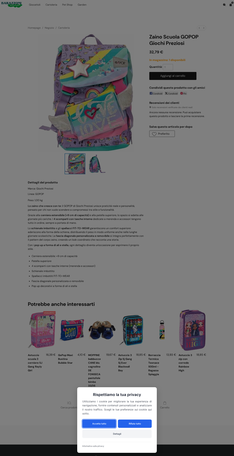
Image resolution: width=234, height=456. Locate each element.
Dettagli (117, 433)
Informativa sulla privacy (93, 446)
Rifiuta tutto (135, 423)
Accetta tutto (99, 423)
